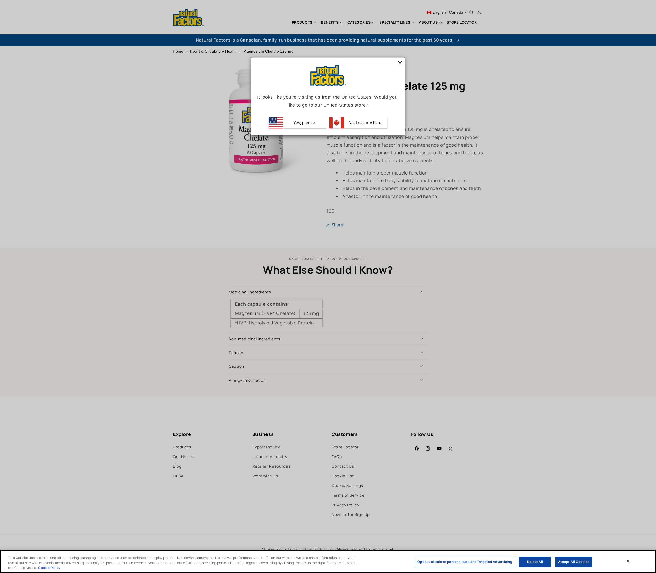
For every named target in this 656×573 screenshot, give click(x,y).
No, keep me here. (364, 122)
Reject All (535, 561)
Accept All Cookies (573, 561)
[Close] (628, 561)
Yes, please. (304, 122)
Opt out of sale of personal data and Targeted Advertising (464, 561)
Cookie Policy (49, 567)
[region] (328, 561)
